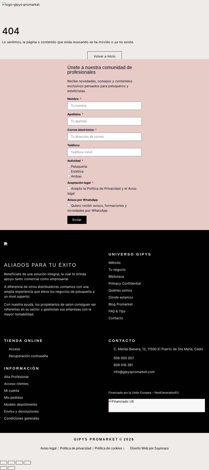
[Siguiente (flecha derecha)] (11, 468)
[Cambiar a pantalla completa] (11, 462)
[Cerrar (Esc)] (27, 462)
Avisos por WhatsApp (82, 199)
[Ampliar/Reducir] (3, 462)
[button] (203, 12)
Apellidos (74, 114)
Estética (77, 171)
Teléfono (73, 145)
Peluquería (79, 166)
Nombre (73, 98)
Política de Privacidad (104, 188)
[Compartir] (19, 462)
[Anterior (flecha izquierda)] (3, 468)
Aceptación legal (79, 182)
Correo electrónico (80, 129)
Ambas (76, 176)
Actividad (74, 160)
